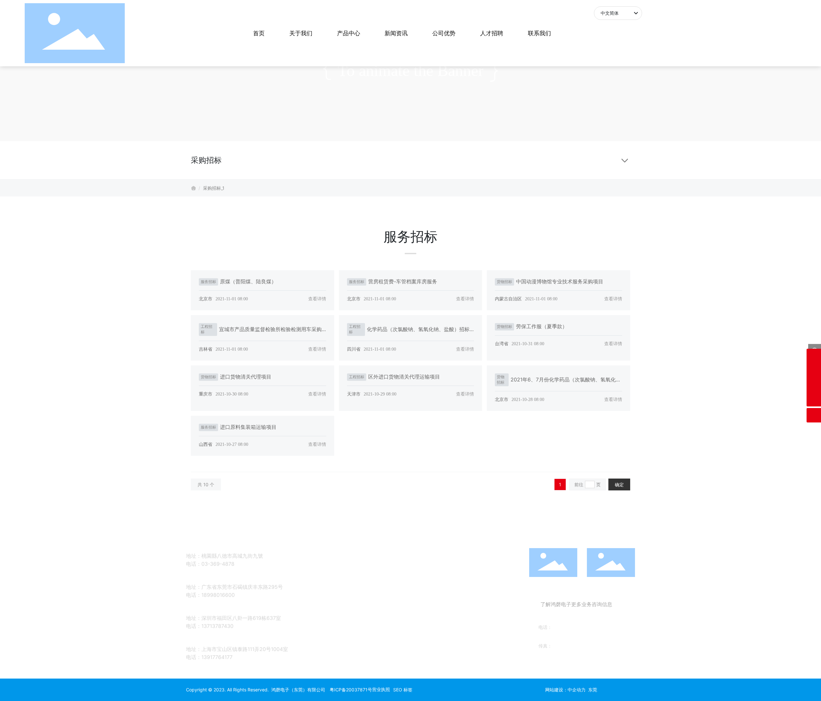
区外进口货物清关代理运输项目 (404, 376)
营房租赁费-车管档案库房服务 (402, 281)
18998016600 (218, 595)
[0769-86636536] (814, 385)
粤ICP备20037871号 (351, 689)
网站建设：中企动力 (565, 689)
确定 (619, 484)
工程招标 (206, 329)
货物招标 (504, 281)
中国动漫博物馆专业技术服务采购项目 (559, 281)
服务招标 (208, 281)
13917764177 (217, 657)
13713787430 (217, 626)
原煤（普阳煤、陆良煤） (248, 281)
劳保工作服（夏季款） (541, 326)
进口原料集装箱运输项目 (248, 427)
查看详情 (317, 298)
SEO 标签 (402, 689)
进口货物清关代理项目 (245, 376)
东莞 (592, 689)
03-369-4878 (217, 564)
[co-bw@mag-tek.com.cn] (814, 356)
